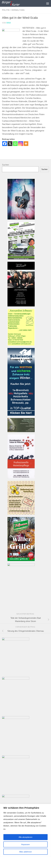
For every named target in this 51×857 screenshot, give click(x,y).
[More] (26, 143)
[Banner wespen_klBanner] (21, 514)
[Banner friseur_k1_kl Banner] (21, 306)
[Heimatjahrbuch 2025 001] (15, 718)
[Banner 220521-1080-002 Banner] (21, 219)
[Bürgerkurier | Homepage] (14, 3)
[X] (10, 143)
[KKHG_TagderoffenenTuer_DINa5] (15, 797)
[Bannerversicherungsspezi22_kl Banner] (21, 565)
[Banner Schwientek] (21, 415)
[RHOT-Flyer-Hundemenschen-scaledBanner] (15, 679)
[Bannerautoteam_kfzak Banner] (21, 259)
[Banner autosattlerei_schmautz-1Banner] (21, 345)
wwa (8, 23)
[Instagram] (20, 143)
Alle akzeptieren (25, 837)
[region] (25, 830)
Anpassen (25, 844)
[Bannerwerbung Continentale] (15, 639)
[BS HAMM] (15, 757)
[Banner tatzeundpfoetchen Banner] (21, 478)
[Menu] (47, 3)
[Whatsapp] (15, 143)
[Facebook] (4, 143)
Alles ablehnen (25, 852)
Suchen (5, 165)
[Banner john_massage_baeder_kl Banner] (21, 431)
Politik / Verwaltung (13, 10)
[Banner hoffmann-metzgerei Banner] (21, 560)
